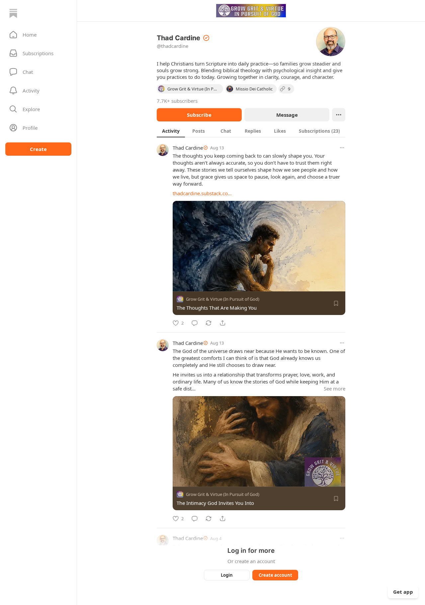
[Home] (13, 13)
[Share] (222, 323)
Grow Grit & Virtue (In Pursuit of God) (222, 299)
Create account (275, 575)
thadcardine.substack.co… (202, 193)
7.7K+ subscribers (177, 100)
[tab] (171, 130)
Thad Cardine (188, 147)
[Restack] (208, 323)
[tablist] (251, 130)
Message (287, 114)
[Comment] (194, 323)
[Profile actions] (338, 114)
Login (227, 575)
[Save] (336, 303)
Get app (403, 591)
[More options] (342, 147)
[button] (38, 35)
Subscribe (199, 114)
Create (38, 149)
